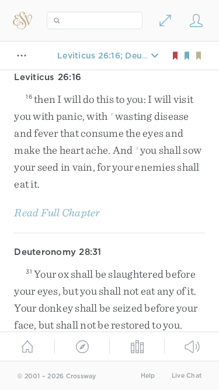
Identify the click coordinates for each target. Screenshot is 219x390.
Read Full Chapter (57, 212)
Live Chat (186, 375)
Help (148, 375)
